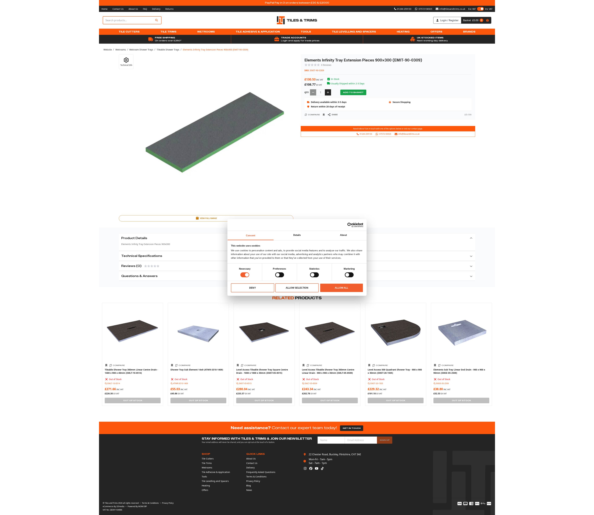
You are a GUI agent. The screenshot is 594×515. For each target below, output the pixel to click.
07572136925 (425, 8)
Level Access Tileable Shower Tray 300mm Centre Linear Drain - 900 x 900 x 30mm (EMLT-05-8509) (328, 371)
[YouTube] (317, 468)
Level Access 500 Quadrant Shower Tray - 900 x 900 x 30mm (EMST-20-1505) (395, 371)
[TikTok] (322, 468)
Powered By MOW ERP (137, 506)
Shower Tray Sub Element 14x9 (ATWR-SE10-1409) (196, 369)
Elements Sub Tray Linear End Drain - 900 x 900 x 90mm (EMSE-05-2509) (459, 371)
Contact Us (118, 8)
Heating (206, 485)
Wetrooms (120, 49)
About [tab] (343, 235)
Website (107, 49)
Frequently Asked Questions (260, 472)
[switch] (279, 274)
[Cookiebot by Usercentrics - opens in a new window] (349, 225)
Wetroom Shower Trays (141, 49)
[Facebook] (311, 468)
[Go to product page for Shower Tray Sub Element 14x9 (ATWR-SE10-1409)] (198, 333)
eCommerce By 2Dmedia (113, 506)
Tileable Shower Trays (168, 49)
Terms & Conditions (256, 476)
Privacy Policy (253, 481)
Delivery (156, 8)
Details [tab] (297, 235)
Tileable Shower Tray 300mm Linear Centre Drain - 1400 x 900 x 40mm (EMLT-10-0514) (131, 371)
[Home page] (297, 20)
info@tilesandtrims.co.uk (452, 8)
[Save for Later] (323, 115)
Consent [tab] (250, 235)
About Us (133, 8)
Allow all (341, 287)
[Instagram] (305, 468)
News (249, 490)
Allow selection (297, 287)
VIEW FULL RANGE (208, 218)
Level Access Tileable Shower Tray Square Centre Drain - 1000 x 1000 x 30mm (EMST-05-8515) (262, 371)
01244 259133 (404, 8)
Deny (252, 287)
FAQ (145, 8)
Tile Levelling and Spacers (215, 481)
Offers (205, 490)
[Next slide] (493, 354)
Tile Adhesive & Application (216, 472)
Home (104, 8)
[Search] (156, 20)
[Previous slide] (100, 354)
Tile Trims (207, 463)
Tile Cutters (208, 458)
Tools (204, 476)
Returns (169, 8)
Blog (248, 485)
